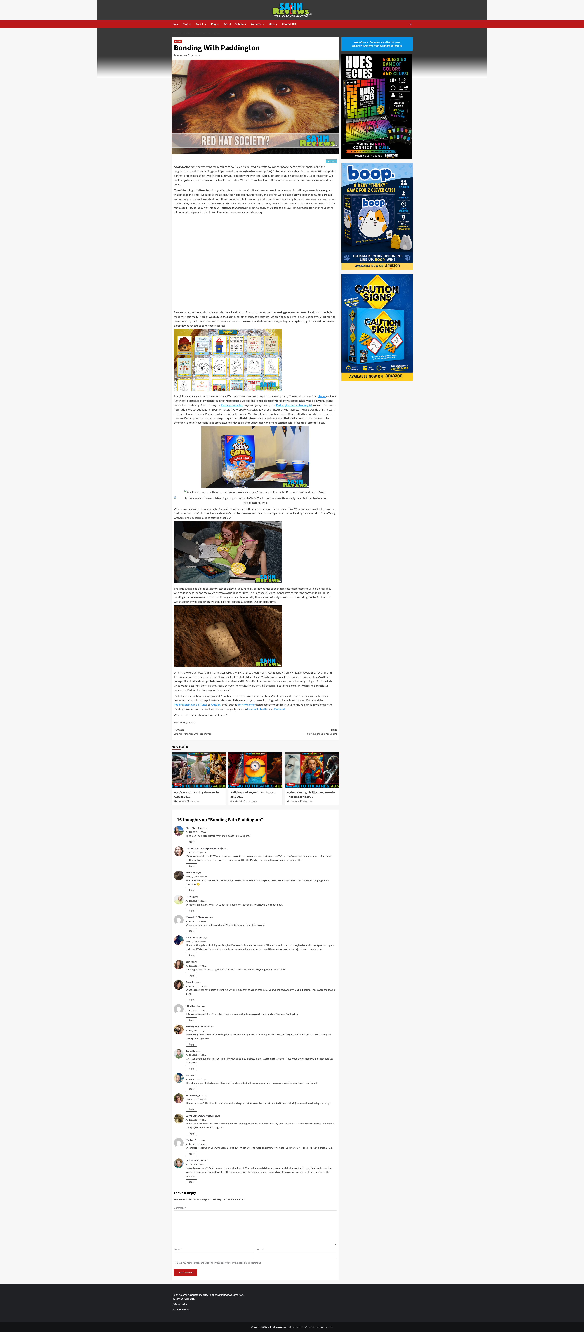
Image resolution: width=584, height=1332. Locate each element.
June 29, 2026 (251, 801)
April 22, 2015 (196, 55)
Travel (227, 24)
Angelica (190, 981)
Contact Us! (289, 24)
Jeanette (190, 1050)
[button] (411, 24)
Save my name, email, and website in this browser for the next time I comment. (219, 1262)
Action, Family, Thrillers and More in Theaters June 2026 (311, 794)
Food (185, 24)
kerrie (189, 896)
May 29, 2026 (307, 801)
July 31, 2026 (194, 801)
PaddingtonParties (232, 405)
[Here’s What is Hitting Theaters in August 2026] (199, 770)
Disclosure (331, 161)
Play (213, 24)
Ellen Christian (194, 827)
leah (188, 1075)
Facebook (253, 709)
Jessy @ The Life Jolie (197, 1026)
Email (260, 1249)
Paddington (184, 722)
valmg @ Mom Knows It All (200, 1115)
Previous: (192, 732)
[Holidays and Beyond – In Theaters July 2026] (255, 770)
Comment (180, 1207)
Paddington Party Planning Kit (294, 405)
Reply (191, 841)
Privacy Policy (180, 1304)
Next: (322, 732)
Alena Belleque (194, 937)
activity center (246, 704)
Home (175, 24)
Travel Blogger (194, 1095)
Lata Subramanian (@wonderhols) (204, 848)
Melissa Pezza (193, 1139)
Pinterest (279, 709)
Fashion (239, 24)
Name (178, 1249)
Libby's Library (194, 1160)
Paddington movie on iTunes (190, 704)
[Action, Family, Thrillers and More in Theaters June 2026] (312, 770)
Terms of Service (181, 1309)
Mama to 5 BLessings (197, 917)
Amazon (216, 704)
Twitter (264, 709)
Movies (178, 41)
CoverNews (311, 1326)
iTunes (322, 396)
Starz (193, 722)
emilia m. (190, 872)
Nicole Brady (181, 55)
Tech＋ (200, 24)
